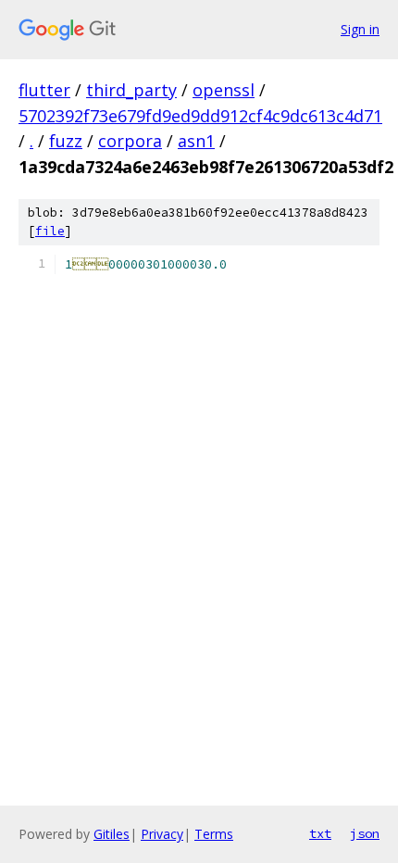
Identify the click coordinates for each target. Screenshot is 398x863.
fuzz (65, 141)
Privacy (162, 834)
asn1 (196, 141)
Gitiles (111, 834)
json (364, 833)
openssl (224, 90)
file (50, 231)
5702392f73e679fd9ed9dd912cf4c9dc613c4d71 (200, 116)
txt (320, 833)
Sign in (360, 29)
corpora (130, 141)
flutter (44, 90)
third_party (131, 90)
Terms (213, 834)
